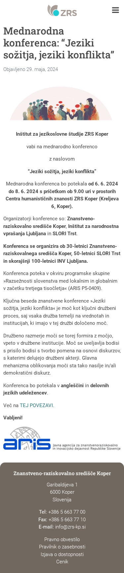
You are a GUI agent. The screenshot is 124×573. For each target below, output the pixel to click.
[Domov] (62, 11)
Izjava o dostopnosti (62, 554)
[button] (115, 11)
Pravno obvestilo (62, 539)
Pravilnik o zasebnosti (62, 547)
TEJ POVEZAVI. (37, 405)
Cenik (62, 562)
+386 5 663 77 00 (66, 512)
